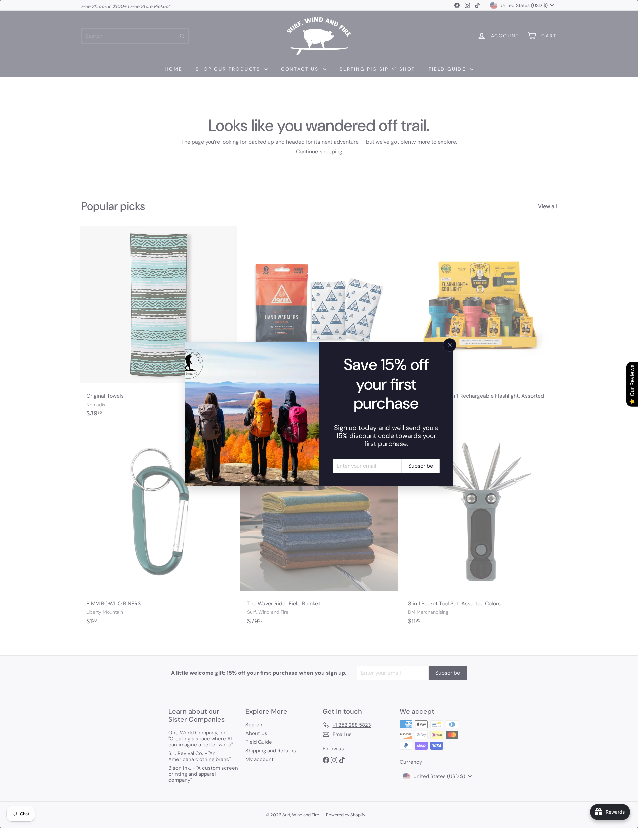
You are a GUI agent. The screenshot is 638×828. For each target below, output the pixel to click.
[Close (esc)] (449, 345)
